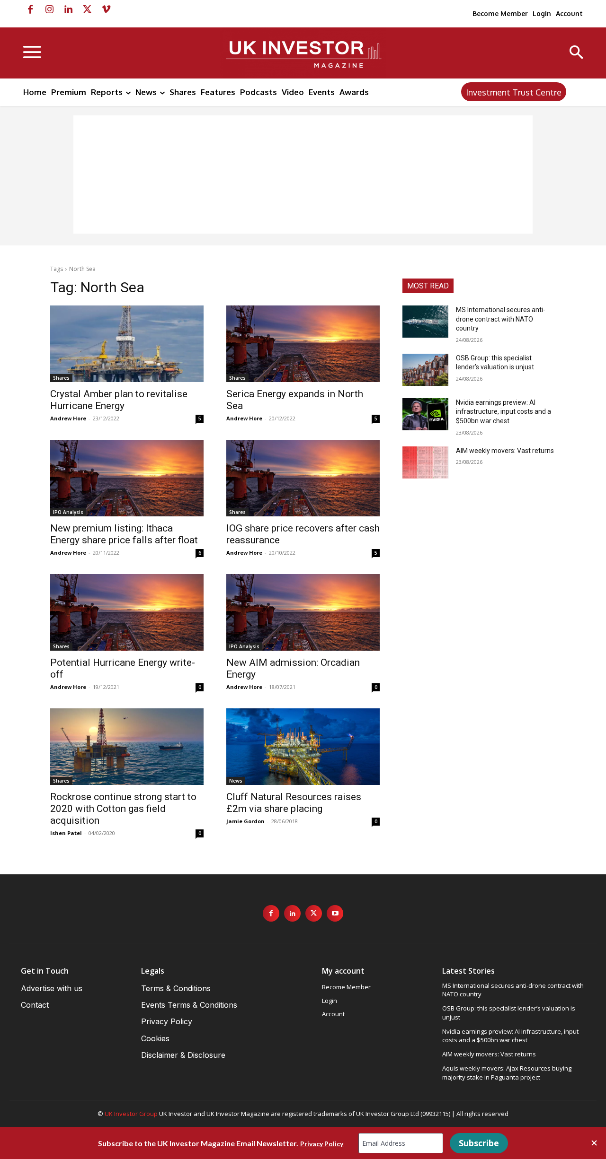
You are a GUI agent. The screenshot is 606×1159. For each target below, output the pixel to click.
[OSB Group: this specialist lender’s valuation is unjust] (425, 370)
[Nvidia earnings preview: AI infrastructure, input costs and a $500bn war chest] (425, 414)
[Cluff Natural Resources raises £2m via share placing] (303, 746)
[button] (576, 53)
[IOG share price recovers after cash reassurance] (303, 478)
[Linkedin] (68, 9)
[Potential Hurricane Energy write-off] (127, 612)
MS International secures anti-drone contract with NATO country (500, 319)
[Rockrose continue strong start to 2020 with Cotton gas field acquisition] (127, 746)
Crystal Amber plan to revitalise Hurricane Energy (118, 399)
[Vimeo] (106, 9)
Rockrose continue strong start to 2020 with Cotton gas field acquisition (123, 808)
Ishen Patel (66, 833)
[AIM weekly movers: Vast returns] (425, 462)
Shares (61, 378)
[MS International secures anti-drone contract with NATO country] (425, 321)
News (235, 780)
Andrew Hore (68, 418)
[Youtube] (335, 913)
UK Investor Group (131, 1113)
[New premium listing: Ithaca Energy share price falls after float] (127, 478)
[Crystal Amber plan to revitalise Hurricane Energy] (127, 343)
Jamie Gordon (245, 821)
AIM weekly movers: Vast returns (505, 450)
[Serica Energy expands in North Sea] (303, 343)
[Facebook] (30, 9)
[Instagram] (49, 9)
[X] (87, 9)
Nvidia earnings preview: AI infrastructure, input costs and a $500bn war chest (503, 412)
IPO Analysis (68, 512)
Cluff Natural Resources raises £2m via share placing (293, 802)
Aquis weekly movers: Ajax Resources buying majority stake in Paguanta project (506, 1072)
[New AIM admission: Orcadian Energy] (303, 612)
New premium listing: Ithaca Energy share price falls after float (124, 534)
